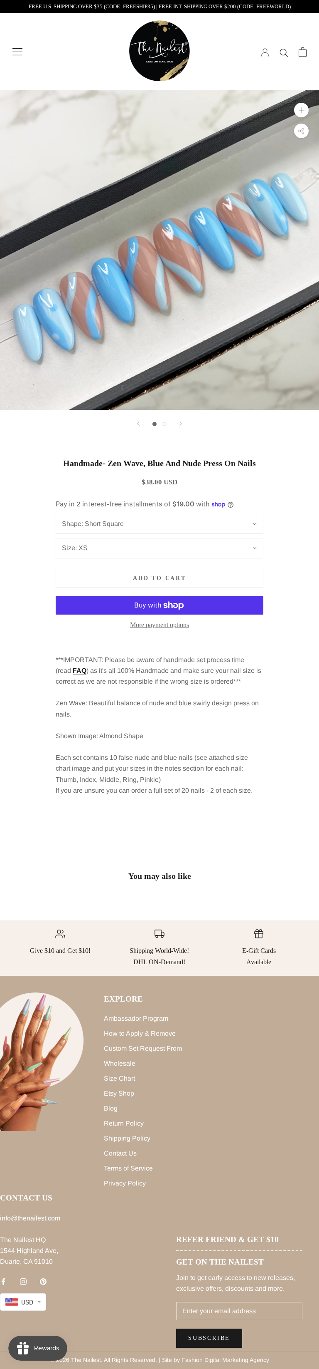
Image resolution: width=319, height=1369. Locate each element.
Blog (111, 1108)
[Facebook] (3, 1281)
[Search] (284, 51)
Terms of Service (128, 1168)
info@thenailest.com (30, 1218)
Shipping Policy (127, 1138)
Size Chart (119, 1078)
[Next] (180, 424)
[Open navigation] (17, 51)
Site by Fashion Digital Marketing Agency (215, 1360)
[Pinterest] (43, 1281)
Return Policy (124, 1123)
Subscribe (209, 1338)
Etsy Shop (119, 1093)
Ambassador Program (136, 1018)
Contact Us (120, 1153)
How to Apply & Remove (140, 1033)
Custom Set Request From (143, 1048)
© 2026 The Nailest (75, 1360)
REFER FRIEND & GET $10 (227, 1239)
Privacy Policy (125, 1183)
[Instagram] (23, 1281)
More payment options (159, 624)
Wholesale (119, 1063)
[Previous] (138, 424)
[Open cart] (303, 52)
